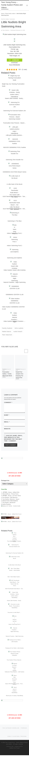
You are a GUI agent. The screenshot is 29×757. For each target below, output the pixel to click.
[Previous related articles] (22, 351)
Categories (5, 480)
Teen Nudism (6, 30)
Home (2, 13)
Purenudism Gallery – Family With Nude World (7, 373)
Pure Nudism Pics (14, 47)
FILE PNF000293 (14, 65)
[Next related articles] (26, 351)
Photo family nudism (10, 13)
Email (7, 422)
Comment (8, 402)
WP (12, 746)
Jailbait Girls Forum (14, 748)
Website (7, 428)
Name (6, 415)
